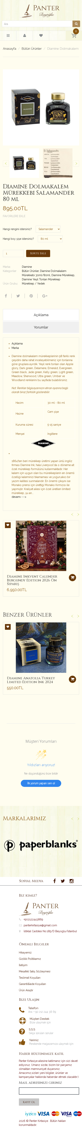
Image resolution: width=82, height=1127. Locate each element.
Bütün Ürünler (32, 48)
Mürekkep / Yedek (33, 283)
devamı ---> (19, 496)
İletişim (23, 965)
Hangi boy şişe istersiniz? (18, 238)
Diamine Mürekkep (62, 275)
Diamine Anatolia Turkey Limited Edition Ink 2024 (31, 680)
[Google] (44, 296)
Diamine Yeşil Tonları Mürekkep (41, 279)
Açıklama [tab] (41, 315)
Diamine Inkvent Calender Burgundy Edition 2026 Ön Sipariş (32, 580)
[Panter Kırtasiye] (41, 10)
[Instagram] (71, 881)
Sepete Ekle (38, 253)
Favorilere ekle (14, 216)
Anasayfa (9, 48)
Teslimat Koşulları (29, 977)
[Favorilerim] (41, 36)
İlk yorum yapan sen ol (41, 783)
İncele (41, 845)
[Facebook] (5, 296)
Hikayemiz (25, 952)
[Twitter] (17, 296)
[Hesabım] (24, 36)
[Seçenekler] (72, 679)
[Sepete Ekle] (72, 577)
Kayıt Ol (29, 1102)
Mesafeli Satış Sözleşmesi (34, 971)
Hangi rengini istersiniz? (17, 229)
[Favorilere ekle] (8, 525)
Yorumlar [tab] (41, 327)
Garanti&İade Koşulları (32, 984)
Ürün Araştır (26, 990)
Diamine (27, 266)
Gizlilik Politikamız (30, 958)
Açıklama (17, 343)
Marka (15, 347)
